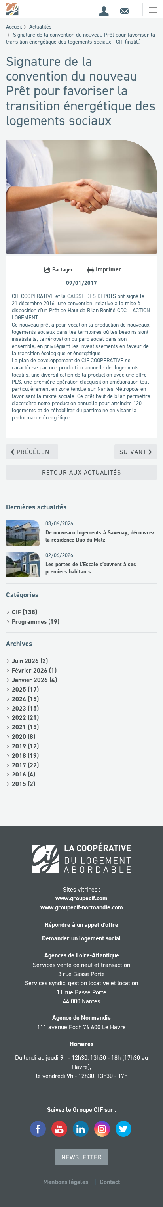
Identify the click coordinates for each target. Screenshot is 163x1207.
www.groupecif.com (81, 898)
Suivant (133, 452)
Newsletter (81, 1157)
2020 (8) (23, 736)
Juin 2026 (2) (30, 661)
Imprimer (107, 269)
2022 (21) (25, 717)
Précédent (34, 452)
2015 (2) (23, 784)
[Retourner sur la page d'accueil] (13, 9)
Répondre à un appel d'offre (81, 925)
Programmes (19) (35, 621)
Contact (110, 1182)
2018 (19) (25, 755)
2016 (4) (23, 774)
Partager (62, 269)
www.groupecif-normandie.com (81, 907)
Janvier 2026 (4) (34, 680)
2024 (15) (25, 699)
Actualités (40, 26)
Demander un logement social (81, 938)
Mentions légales (65, 1182)
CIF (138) (24, 612)
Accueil (14, 26)
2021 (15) (25, 727)
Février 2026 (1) (34, 670)
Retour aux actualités (81, 472)
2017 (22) (25, 765)
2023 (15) (25, 708)
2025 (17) (25, 689)
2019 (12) (25, 746)
